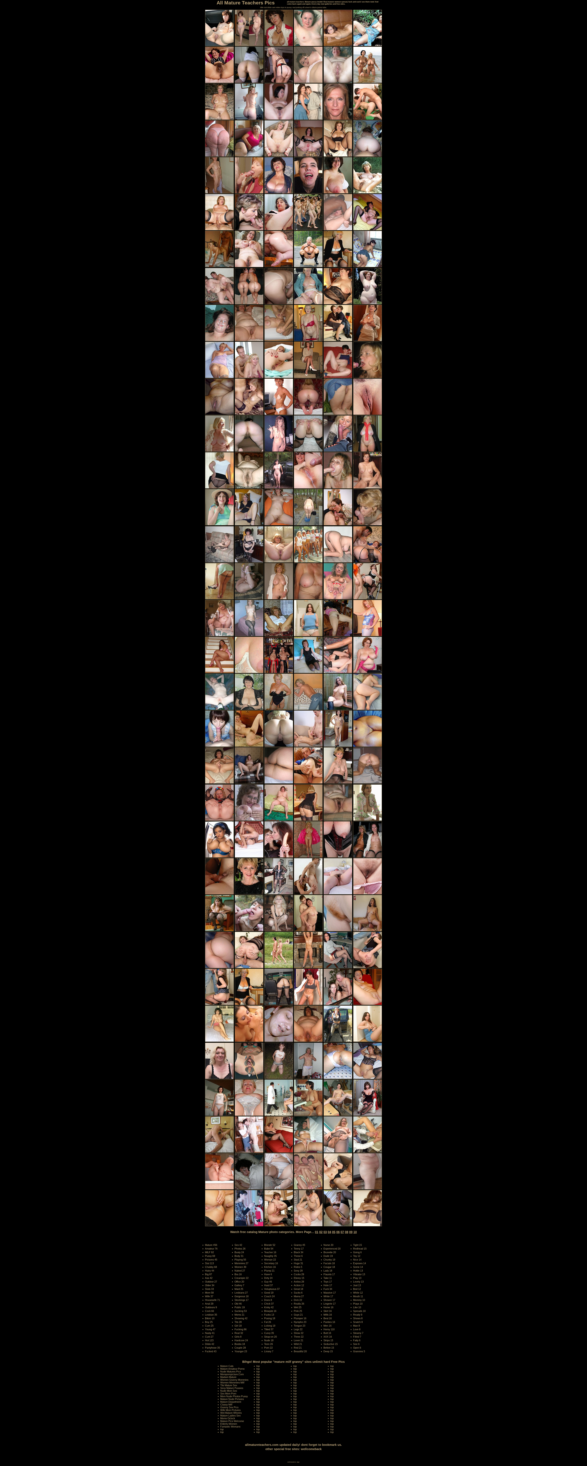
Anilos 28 (299, 1281)
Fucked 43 (210, 1351)
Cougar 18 (329, 1267)
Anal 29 (209, 1303)
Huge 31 (298, 1263)
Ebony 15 (299, 1278)
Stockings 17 (241, 1300)
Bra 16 (238, 1274)
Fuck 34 (327, 1289)
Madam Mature (228, 1377)
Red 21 (298, 1347)
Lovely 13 (358, 1281)
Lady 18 (327, 1270)
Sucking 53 (240, 1311)
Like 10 (357, 1307)
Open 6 (357, 1347)
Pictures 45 (211, 1259)
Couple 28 (240, 1347)
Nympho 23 (300, 1322)
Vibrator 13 (359, 1274)
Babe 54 (268, 1248)
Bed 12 (357, 1289)
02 (321, 1232)
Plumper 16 (300, 1318)
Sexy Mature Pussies (231, 1388)
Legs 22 (298, 1329)
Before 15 (328, 1347)
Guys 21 (298, 1314)
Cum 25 (209, 1325)
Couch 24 (269, 1296)
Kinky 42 (269, 1307)
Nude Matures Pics (230, 1371)
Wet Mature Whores (231, 1413)
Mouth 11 (358, 1296)
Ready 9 (357, 1314)
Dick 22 (298, 1300)
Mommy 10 (359, 1300)
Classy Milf (226, 1404)
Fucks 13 (269, 1314)
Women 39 (240, 1267)
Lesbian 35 (211, 1314)
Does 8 (268, 1300)
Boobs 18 (239, 1344)
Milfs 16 (327, 1314)
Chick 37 (269, 1303)
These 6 (298, 1256)
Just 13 (357, 1285)
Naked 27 (239, 1270)
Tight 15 (357, 1245)
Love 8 (356, 1329)
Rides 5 (298, 1267)
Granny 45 (299, 1245)
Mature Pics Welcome (232, 1421)
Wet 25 (297, 1307)
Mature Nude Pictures (232, 1399)
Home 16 (328, 1307)
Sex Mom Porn (228, 1393)
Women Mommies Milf (232, 1382)
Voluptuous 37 (272, 1289)
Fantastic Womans (230, 1426)
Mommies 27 (241, 1263)
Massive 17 (329, 1292)
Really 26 (299, 1303)
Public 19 (239, 1307)
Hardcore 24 (241, 1340)
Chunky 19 (329, 1259)
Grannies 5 (359, 1351)
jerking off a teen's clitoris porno (309, 7)
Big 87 (208, 1274)
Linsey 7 (268, 1351)
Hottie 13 (358, 1270)
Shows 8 (358, 1318)
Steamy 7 (358, 1333)
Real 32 (238, 1333)
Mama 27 (299, 1296)
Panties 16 (329, 1322)
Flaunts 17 (329, 1274)
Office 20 (239, 1281)
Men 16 (327, 1325)
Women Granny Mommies (234, 1380)
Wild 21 (298, 1344)
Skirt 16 (327, 1311)
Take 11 (327, 1278)
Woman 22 (270, 1259)
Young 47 (210, 1329)
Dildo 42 (209, 1344)
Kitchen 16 (270, 1267)
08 (346, 1232)
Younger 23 (240, 1351)
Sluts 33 (209, 1289)
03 (325, 1232)
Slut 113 (209, 1263)
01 (316, 1232)
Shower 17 (329, 1300)
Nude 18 (268, 1340)
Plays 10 (358, 1303)
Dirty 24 (268, 1278)
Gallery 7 (239, 1285)
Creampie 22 (241, 1278)
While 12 (358, 1292)
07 (342, 1232)
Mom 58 (209, 1292)
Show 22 (298, 1333)
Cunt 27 (209, 1336)
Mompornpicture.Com (232, 1374)
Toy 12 (356, 1256)
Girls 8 (238, 1336)
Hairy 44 (209, 1270)
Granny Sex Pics (229, 1407)
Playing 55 (240, 1259)
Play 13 (357, 1278)
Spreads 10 (359, 1311)
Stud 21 (298, 1259)
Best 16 (327, 1318)
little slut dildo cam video (270, 7)
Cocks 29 (299, 1274)
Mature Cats (226, 1366)
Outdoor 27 (211, 1281)
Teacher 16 (270, 1252)
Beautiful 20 (300, 1351)
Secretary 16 (271, 1263)
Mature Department (230, 1402)
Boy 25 (209, 1322)
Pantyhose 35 (212, 1347)
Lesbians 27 (241, 1292)
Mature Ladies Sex (230, 1415)
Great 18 (298, 1289)
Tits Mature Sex (228, 1385)
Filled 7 (357, 1336)
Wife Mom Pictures (230, 1410)
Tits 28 (238, 1322)
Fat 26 (267, 1322)
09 (351, 1232)
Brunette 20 (329, 1252)
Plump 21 (269, 1270)
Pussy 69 (210, 1256)
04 (329, 1232)
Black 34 (298, 1252)
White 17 (328, 1296)
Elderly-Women (228, 1424)
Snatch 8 (358, 1322)
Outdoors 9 (211, 1307)
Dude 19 (328, 1256)
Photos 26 (240, 1248)
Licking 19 (269, 1325)
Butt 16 (327, 1333)
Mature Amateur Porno (232, 1369)
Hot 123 (209, 1340)
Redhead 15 (360, 1248)
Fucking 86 (240, 1329)
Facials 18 (329, 1263)
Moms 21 (239, 1314)
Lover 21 (298, 1340)
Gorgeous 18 (241, 1296)
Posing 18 (269, 1318)
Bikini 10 (209, 1318)
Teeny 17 (299, 1248)
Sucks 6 (298, 1292)
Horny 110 (329, 1329)
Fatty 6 (356, 1340)
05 (333, 1232)
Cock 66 (209, 1311)
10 (355, 1232)
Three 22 (299, 1336)
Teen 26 (268, 1344)
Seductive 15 (330, 1344)
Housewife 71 (212, 1300)
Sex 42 (238, 1245)
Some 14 (358, 1267)
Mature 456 (211, 1245)
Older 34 (209, 1285)
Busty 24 (239, 1252)
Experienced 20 (332, 1248)
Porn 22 (268, 1347)
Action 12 (299, 1285)
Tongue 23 (299, 1325)
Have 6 (268, 1274)
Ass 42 (208, 1278)
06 (338, 1232)
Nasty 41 (210, 1333)
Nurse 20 (328, 1245)
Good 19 (268, 1292)
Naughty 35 (270, 1256)
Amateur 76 (211, 1248)
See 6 (356, 1344)
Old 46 (238, 1303)
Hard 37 (268, 1285)
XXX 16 (327, 1336)
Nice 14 (357, 1259)
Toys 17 (327, 1281)
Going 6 (357, 1252)
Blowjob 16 (270, 1311)
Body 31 (239, 1256)
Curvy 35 (269, 1333)
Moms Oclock (227, 1418)
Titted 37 (268, 1329)
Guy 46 (268, 1281)
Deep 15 (328, 1351)
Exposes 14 (359, 1263)
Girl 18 (238, 1325)
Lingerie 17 (329, 1303)
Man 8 (356, 1325)
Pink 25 (298, 1311)
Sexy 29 (298, 1270)
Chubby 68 (211, 1267)
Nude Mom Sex (228, 1391)
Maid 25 (238, 1289)
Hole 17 (327, 1285)
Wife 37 (209, 1296)
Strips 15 (328, 1340)
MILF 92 (209, 1252)
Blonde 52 (269, 1245)
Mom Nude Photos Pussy (234, 1396)
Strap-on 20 (270, 1336)
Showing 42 (240, 1318)
